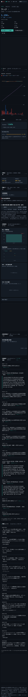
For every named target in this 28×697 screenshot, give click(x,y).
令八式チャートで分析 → (7, 30)
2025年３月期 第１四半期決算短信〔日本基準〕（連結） (13, 482)
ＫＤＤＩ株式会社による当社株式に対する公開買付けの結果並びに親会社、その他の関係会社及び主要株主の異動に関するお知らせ (14, 413)
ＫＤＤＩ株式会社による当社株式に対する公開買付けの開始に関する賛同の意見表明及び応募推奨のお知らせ (14, 438)
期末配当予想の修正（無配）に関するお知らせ (13, 446)
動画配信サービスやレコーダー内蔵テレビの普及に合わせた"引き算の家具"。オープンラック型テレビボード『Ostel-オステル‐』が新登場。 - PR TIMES (14, 644)
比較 (9, 1)
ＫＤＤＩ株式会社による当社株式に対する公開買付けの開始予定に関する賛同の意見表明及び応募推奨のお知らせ (14, 454)
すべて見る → (18, 359)
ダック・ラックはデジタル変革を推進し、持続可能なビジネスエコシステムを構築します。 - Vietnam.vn (14, 578)
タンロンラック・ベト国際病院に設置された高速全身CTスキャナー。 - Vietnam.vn (14, 587)
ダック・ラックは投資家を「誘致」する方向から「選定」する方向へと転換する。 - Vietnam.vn (13, 558)
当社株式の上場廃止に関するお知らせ (10, 366)
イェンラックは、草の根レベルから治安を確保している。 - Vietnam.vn (14, 550)
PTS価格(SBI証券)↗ (19, 30)
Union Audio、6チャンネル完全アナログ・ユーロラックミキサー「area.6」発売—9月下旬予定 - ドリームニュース (14, 568)
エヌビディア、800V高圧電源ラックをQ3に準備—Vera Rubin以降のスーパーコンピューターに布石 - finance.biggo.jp (13, 541)
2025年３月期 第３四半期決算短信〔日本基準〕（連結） (13, 373)
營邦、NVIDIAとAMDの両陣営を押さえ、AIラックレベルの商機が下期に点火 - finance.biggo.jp (13, 596)
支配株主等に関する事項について (13, 500)
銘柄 (6, 1)
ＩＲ (11, 1)
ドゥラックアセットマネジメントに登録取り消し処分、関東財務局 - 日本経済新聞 (14, 616)
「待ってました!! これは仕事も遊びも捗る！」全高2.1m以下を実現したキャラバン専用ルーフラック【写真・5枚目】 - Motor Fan (13, 531)
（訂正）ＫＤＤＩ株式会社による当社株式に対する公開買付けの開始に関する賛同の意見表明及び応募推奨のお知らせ (14, 429)
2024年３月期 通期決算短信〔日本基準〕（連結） (13, 507)
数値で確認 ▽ (5, 299)
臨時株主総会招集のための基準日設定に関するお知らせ (14, 420)
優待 (14, 1)
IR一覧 (3, 33)
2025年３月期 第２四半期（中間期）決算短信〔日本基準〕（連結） (13, 462)
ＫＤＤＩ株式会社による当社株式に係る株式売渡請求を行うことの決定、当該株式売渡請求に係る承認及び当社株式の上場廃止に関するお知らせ (14, 396)
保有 (16, 1)
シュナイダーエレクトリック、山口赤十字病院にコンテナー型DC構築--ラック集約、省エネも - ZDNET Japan (14, 634)
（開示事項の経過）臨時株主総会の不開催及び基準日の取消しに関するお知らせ (14, 404)
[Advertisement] (14, 51)
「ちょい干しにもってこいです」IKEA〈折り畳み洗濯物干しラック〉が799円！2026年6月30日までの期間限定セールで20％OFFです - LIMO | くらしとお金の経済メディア (14, 606)
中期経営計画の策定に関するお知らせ (10, 514)
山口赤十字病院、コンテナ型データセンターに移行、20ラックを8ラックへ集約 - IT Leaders (13, 624)
